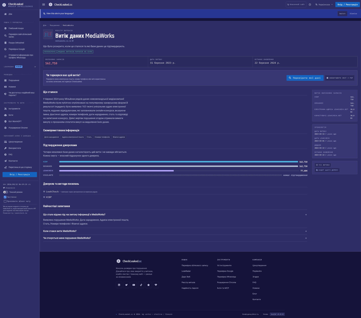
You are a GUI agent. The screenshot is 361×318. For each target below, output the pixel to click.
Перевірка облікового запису (195, 265)
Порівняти (257, 271)
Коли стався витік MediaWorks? (59, 231)
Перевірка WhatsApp (226, 277)
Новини (256, 288)
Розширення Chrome (226, 282)
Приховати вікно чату (18, 201)
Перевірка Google (225, 271)
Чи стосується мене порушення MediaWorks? (67, 238)
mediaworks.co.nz (63, 41)
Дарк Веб (186, 277)
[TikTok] (141, 285)
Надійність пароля (190, 288)
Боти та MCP (223, 288)
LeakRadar (186, 271)
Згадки (256, 277)
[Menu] (43, 4)
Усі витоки (324, 165)
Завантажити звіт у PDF (341, 78)
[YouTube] (134, 285)
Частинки (11, 197)
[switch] (19, 192)
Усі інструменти (224, 265)
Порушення (55, 25)
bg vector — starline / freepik (157, 314)
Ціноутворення (259, 265)
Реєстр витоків (188, 282)
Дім (44, 25)
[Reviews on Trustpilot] (148, 285)
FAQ (254, 282)
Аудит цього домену (328, 170)
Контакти (257, 299)
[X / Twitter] (126, 285)
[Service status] (156, 285)
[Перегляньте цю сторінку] (310, 4)
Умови (265, 314)
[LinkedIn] (119, 285)
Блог (255, 294)
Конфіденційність (250, 314)
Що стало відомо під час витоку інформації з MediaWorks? (74, 214)
